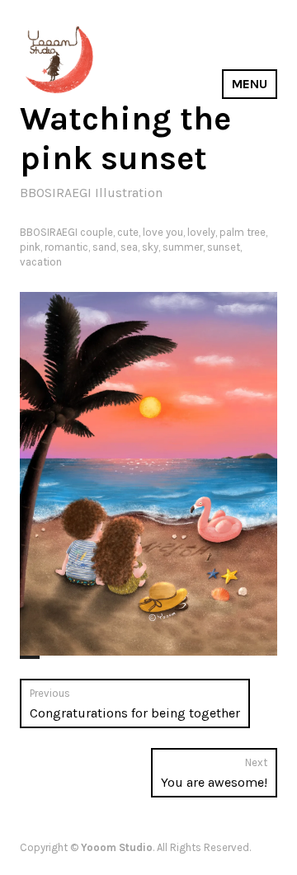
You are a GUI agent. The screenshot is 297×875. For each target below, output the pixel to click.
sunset (223, 247)
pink (30, 247)
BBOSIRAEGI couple (66, 232)
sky (150, 247)
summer (183, 247)
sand (104, 247)
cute (128, 232)
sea (129, 247)
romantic (66, 247)
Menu (249, 84)
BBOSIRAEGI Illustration (91, 192)
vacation (41, 262)
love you (163, 232)
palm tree (242, 232)
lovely (201, 232)
